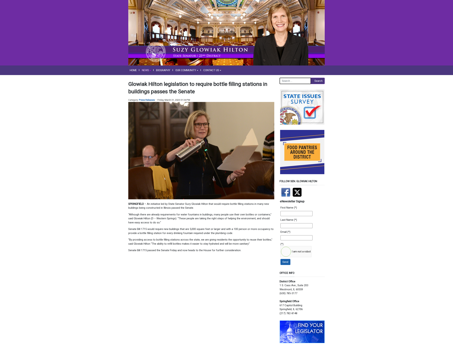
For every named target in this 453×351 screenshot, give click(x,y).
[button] (146, 70)
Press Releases (147, 100)
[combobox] (295, 81)
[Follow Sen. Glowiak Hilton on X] (298, 190)
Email (283, 231)
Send (285, 262)
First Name (286, 207)
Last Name (286, 219)
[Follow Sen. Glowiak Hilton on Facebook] (286, 190)
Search (318, 80)
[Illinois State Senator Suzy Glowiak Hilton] (226, 33)
